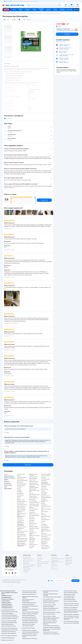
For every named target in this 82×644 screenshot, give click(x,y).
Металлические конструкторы (32, 539)
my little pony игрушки (21, 483)
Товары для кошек (68, 557)
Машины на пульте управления (20, 511)
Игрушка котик (44, 541)
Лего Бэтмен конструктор (34, 502)
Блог (52, 567)
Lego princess (44, 487)
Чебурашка (31, 507)
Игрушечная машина (21, 507)
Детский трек (20, 518)
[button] (76, 9)
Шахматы (43, 503)
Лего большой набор (45, 479)
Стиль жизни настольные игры (46, 509)
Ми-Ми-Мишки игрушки (34, 504)
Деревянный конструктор (34, 535)
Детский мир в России (7, 582)
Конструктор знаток (33, 544)
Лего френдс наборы (33, 526)
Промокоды (25, 563)
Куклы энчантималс (21, 474)
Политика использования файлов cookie (28, 567)
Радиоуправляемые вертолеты (21, 517)
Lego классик (44, 486)
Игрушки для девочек (21, 543)
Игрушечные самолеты (21, 526)
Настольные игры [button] (8, 485)
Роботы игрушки (32, 479)
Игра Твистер (44, 499)
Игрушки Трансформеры (34, 505)
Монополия (43, 518)
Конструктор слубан (45, 475)
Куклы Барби (43, 524)
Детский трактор (20, 532)
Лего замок (43, 477)
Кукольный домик (44, 526)
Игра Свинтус (44, 514)
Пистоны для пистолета (22, 504)
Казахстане (14, 582)
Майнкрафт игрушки (33, 483)
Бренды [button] (6, 474)
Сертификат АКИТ (27, 568)
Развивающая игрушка (21, 541)
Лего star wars (32, 518)
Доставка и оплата (26, 557)
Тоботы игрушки (20, 479)
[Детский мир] (13, 5)
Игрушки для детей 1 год (34, 497)
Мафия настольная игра (45, 516)
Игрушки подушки (45, 545)
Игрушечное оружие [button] (9, 476)
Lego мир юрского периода (33, 533)
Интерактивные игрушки (34, 484)
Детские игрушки (11, 13)
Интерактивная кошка (45, 547)
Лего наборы (31, 510)
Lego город (31, 517)
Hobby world (43, 494)
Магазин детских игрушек (22, 540)
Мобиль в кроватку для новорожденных (21, 545)
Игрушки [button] (6, 479)
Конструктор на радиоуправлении (44, 483)
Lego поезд (31, 531)
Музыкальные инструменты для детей (33, 487)
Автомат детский (20, 502)
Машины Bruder (20, 493)
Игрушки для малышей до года (34, 491)
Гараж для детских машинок (20, 529)
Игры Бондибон (44, 511)
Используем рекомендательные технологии (11, 581)
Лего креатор (32, 541)
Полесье (19, 475)
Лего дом (31, 547)
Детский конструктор (33, 513)
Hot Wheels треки (20, 520)
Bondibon (19, 496)
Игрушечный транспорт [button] (9, 477)
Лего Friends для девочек (46, 474)
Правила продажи (26, 561)
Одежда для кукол (44, 529)
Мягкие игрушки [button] (8, 488)
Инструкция (9, 118)
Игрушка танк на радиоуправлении (20, 525)
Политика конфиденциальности (29, 564)
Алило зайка (19, 487)
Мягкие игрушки (44, 536)
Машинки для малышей (33, 481)
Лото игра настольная (45, 519)
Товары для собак (68, 560)
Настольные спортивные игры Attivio (51, 13)
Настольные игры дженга (46, 497)
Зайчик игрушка (44, 548)
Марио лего (31, 529)
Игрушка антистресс (33, 476)
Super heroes (31, 525)
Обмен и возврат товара (28, 560)
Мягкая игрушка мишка (45, 538)
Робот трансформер (33, 478)
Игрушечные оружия (21, 506)
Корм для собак (68, 561)
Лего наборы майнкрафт (34, 515)
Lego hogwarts (32, 520)
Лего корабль (32, 546)
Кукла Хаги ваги (32, 499)
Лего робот (31, 537)
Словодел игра (44, 504)
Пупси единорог (20, 494)
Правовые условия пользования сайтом (19, 579)
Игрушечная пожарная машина (21, 536)
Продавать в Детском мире (28, 558)
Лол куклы (43, 521)
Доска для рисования (45, 495)
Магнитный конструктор (34, 528)
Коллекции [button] (6, 481)
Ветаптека (67, 564)
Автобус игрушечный (21, 534)
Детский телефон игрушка (34, 494)
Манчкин (43, 491)
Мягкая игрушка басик (45, 539)
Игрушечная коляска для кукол (46, 531)
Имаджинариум (44, 492)
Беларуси (19, 582)
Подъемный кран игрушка (22, 531)
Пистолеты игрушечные (22, 501)
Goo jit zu (19, 488)
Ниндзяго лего (32, 512)
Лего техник (31, 521)
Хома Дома (19, 490)
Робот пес (31, 493)
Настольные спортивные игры (35, 13)
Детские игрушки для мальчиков (33, 475)
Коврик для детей (32, 488)
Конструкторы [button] (7, 483)
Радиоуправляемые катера (22, 538)
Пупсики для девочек (45, 527)
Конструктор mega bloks (46, 484)
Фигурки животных (33, 496)
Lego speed (31, 542)
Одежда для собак (68, 563)
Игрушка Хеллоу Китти (33, 509)
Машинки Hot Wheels (21, 509)
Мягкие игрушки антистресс (44, 543)
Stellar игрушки (20, 482)
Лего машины (44, 480)
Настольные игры (22, 13)
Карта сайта (25, 572)
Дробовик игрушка (21, 499)
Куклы (42, 522)
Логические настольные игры (46, 507)
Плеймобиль (19, 491)
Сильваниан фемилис (21, 477)
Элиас (42, 513)
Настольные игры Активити (44, 501)
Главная (4, 13)
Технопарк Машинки (21, 485)
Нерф (18, 498)
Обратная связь (26, 570)
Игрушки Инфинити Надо (22, 480)
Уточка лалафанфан (33, 501)
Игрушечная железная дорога (21, 514)
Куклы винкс (43, 533)
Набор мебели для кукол (46, 534)
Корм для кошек (68, 558)
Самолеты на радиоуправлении (20, 522)
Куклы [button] (5, 486)
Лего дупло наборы (33, 523)
